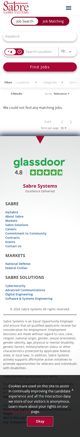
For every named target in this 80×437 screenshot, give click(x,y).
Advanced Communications (25, 290)
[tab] (25, 21)
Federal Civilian (16, 268)
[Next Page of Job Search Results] (71, 122)
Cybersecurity (15, 286)
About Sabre (14, 216)
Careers (10, 229)
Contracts (12, 238)
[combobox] (37, 36)
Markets (11, 221)
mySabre (11, 212)
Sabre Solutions (16, 225)
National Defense (18, 264)
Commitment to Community (26, 233)
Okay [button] (40, 421)
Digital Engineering (19, 294)
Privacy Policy (19, 411)
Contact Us (13, 246)
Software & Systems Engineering (28, 298)
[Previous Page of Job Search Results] (62, 122)
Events (10, 242)
